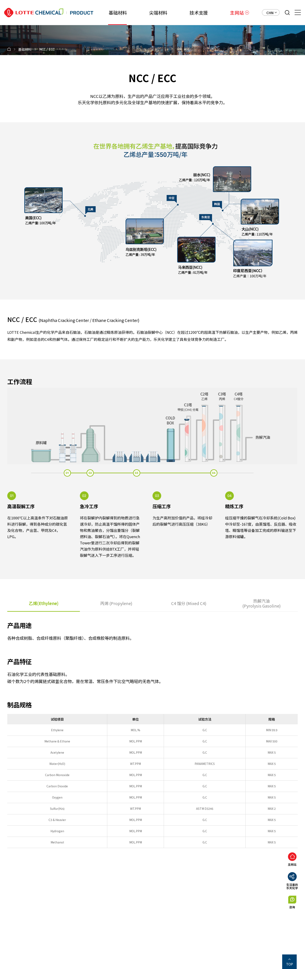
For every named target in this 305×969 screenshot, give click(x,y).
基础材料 (118, 12)
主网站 (237, 12)
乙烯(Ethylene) (44, 603)
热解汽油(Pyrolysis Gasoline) (261, 603)
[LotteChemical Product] (48, 12)
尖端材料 (158, 12)
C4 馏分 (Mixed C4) (188, 603)
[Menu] (298, 12)
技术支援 (198, 12)
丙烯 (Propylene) (116, 603)
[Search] (287, 12)
